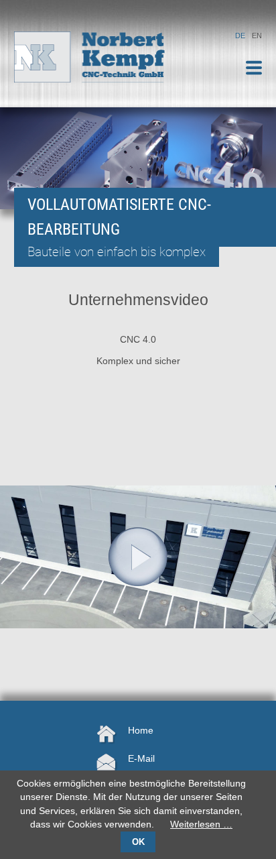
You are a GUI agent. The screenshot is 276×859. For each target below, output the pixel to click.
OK (138, 842)
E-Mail (141, 759)
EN (257, 36)
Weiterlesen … (201, 824)
